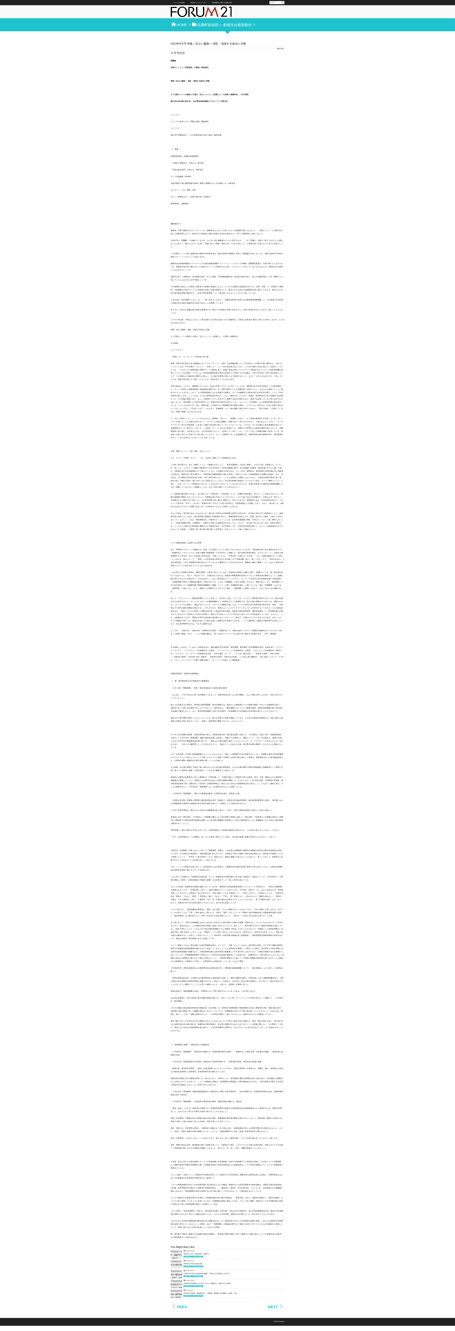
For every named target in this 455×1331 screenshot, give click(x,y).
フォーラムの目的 (179, 2)
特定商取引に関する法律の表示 (222, 2)
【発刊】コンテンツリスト (198, 2)
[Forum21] (201, 12)
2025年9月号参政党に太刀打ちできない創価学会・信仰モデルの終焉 (207, 1283)
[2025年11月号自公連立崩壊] (176, 1265)
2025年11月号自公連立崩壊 (192, 1264)
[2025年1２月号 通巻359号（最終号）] (176, 1258)
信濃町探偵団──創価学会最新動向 (193, 1256)
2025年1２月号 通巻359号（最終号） (196, 1254)
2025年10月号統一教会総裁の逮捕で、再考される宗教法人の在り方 (206, 1273)
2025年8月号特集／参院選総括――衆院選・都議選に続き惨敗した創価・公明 (210, 1293)
